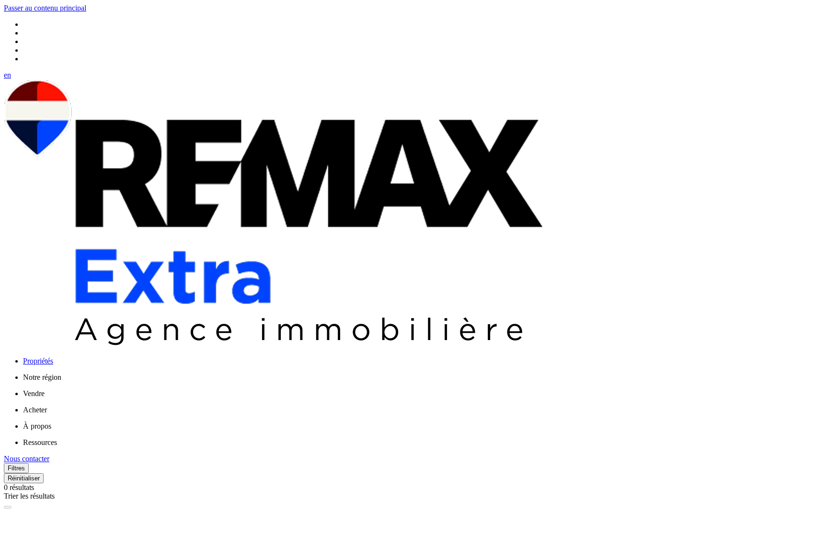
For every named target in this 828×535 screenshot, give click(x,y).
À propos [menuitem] (37, 426)
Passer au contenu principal (45, 8)
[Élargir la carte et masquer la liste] (8, 507)
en (7, 75)
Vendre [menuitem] (34, 393)
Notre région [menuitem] (42, 377)
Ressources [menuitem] (40, 442)
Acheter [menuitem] (35, 410)
